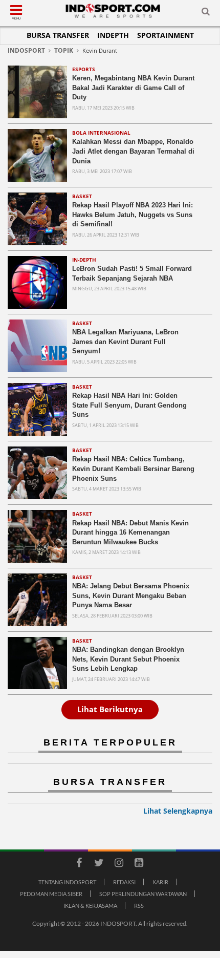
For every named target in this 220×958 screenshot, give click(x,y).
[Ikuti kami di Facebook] (79, 864)
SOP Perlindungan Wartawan (143, 893)
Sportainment (165, 35)
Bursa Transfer (58, 35)
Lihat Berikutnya (110, 709)
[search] (206, 13)
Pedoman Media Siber (51, 893)
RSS (139, 905)
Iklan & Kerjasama (90, 905)
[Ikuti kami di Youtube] (138, 864)
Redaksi (124, 882)
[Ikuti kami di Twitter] (99, 864)
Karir (160, 882)
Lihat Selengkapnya (177, 811)
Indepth (113, 35)
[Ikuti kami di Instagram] (119, 864)
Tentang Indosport (67, 882)
